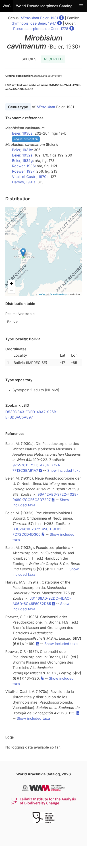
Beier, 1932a (22, 155)
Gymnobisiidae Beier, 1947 (34, 23)
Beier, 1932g (22, 160)
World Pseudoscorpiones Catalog (44, 6)
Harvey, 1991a (23, 182)
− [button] (11, 290)
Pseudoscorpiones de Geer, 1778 (40, 28)
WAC (7, 6)
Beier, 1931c (22, 150)
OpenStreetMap (58, 294)
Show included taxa (64, 470)
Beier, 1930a (22, 133)
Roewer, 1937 (23, 171)
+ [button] (11, 283)
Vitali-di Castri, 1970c (30, 176)
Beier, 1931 (39, 18)
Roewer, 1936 (23, 166)
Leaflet (41, 294)
